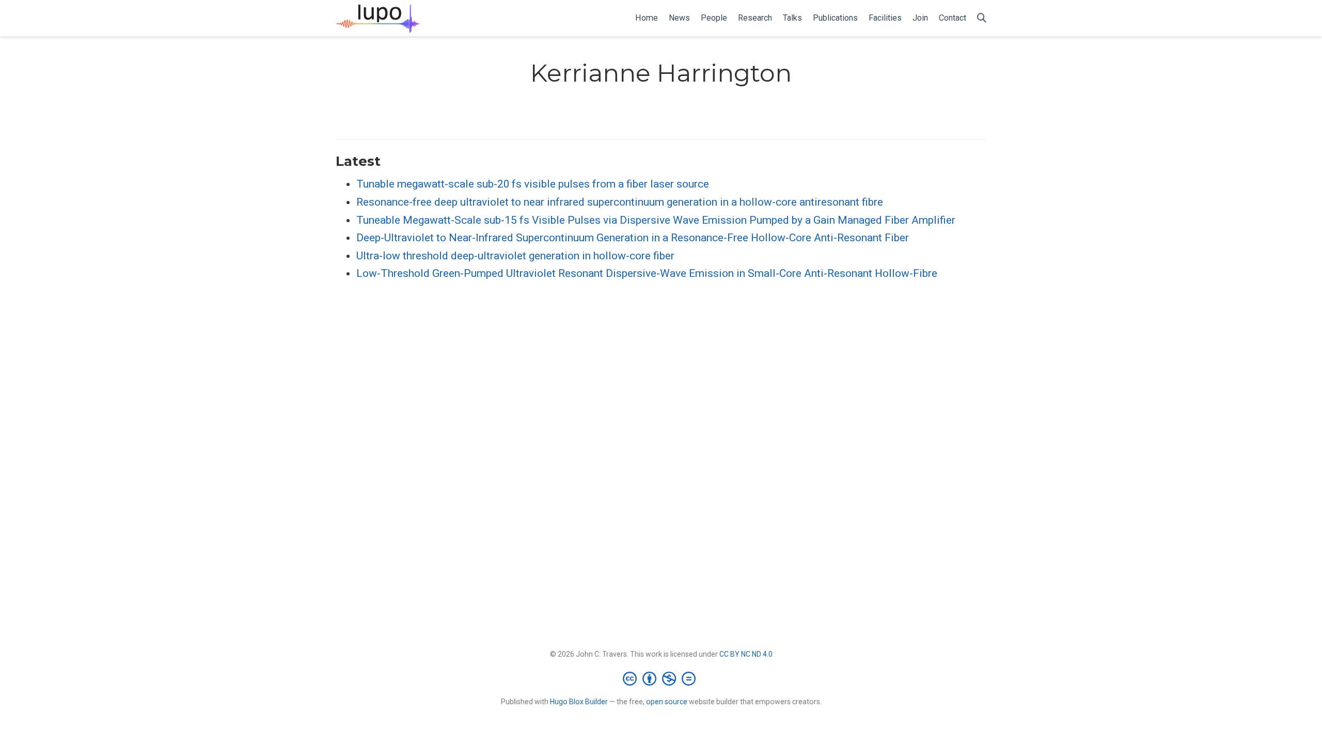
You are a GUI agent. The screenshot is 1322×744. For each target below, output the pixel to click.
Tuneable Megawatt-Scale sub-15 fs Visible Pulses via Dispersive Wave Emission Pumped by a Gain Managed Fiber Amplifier (655, 220)
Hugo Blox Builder (579, 702)
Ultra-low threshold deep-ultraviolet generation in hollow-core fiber (515, 256)
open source (666, 702)
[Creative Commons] (661, 678)
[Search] (981, 18)
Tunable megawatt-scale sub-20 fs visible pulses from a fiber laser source (532, 184)
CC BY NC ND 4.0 (746, 654)
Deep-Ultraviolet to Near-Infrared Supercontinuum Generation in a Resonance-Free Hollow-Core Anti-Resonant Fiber (632, 237)
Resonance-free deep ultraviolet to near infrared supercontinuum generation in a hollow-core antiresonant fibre (619, 202)
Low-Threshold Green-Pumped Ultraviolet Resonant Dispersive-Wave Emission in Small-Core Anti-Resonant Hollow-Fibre (646, 273)
